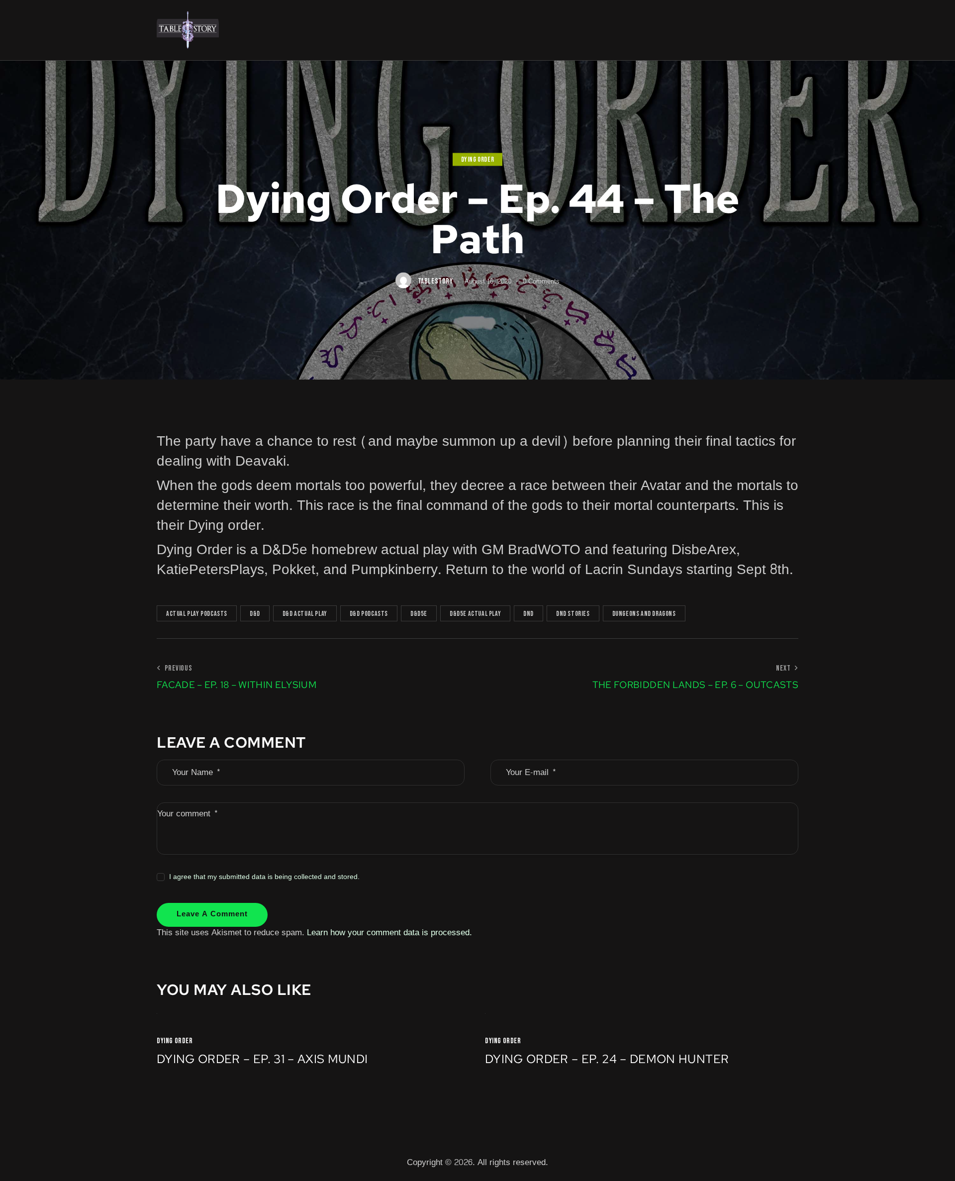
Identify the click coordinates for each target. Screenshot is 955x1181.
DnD (528, 613)
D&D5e (418, 613)
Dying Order (477, 160)
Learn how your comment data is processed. (389, 932)
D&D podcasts (369, 613)
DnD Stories (573, 613)
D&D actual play (305, 613)
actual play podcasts (196, 613)
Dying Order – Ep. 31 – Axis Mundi (262, 1059)
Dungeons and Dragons (644, 613)
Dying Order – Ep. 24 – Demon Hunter (607, 1059)
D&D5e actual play (475, 613)
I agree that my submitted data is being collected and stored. (264, 877)
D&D (255, 613)
